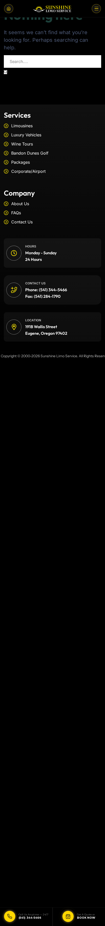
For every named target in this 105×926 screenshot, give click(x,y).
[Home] (8, 8)
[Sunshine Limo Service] (52, 8)
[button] (96, 8)
